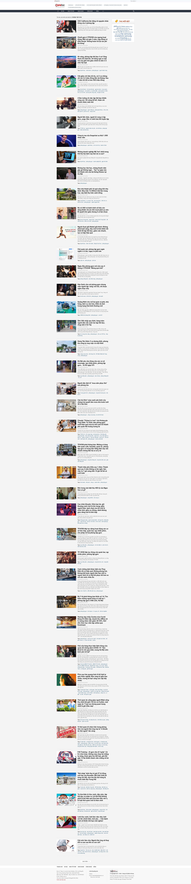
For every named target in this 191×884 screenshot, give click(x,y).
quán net (82, 260)
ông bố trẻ (82, 850)
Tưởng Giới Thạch (84, 689)
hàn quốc (101, 296)
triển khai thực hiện (82, 546)
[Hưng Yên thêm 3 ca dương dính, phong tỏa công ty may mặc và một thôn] (67, 347)
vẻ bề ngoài (91, 689)
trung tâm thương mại (100, 392)
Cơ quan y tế (96, 611)
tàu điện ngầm (94, 90)
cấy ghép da (80, 744)
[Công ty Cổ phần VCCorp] (114, 870)
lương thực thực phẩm (91, 667)
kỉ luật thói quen (101, 811)
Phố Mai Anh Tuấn (100, 667)
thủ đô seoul (83, 296)
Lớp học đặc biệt (99, 439)
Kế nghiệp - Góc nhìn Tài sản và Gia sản (112, 5)
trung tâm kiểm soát (101, 459)
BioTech (125, 5)
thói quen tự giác (87, 694)
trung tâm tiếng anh (92, 459)
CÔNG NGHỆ (90, 11)
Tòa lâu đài (82, 787)
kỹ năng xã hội (102, 851)
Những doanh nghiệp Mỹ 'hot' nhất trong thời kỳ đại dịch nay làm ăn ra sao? (93, 153)
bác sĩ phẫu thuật (96, 850)
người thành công (103, 70)
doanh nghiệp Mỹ (97, 161)
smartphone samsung (123, 36)
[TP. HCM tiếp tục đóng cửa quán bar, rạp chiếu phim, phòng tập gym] (67, 557)
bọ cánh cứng (97, 743)
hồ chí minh (98, 521)
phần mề (129, 38)
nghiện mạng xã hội (99, 833)
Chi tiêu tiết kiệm (90, 89)
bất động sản (106, 788)
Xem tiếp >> (82, 860)
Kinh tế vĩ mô (72, 866)
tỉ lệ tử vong (100, 746)
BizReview (71, 5)
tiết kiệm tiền (87, 811)
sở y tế (79, 377)
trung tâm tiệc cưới (99, 561)
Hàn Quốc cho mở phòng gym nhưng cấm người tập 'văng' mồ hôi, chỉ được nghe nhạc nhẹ (92, 286)
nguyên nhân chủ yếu (90, 128)
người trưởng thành (92, 520)
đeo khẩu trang (92, 278)
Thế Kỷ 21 (82, 434)
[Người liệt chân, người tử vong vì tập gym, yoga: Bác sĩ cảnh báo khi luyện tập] (67, 122)
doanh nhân (97, 482)
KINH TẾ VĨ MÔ (71, 11)
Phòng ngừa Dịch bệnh (92, 746)
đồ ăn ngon (80, 691)
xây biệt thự (83, 200)
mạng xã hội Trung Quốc (100, 219)
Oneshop (123, 38)
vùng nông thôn (81, 435)
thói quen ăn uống (84, 719)
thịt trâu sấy (130, 32)
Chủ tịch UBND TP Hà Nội (86, 664)
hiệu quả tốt (80, 111)
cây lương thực (97, 200)
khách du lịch (80, 202)
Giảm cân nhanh (89, 243)
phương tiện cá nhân (102, 90)
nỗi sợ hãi (106, 109)
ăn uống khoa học (93, 719)
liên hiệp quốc (103, 434)
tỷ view (123, 30)
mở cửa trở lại (96, 145)
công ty (92, 482)
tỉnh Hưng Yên (92, 354)
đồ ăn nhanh (88, 809)
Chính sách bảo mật (61, 879)
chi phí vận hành (88, 640)
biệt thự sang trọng (91, 788)
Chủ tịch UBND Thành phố (83, 665)
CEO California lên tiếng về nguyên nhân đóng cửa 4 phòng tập (93, 22)
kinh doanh (82, 482)
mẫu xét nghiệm (103, 611)
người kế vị (96, 435)
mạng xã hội (92, 111)
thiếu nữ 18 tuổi (87, 221)
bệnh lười (92, 834)
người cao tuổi (85, 721)
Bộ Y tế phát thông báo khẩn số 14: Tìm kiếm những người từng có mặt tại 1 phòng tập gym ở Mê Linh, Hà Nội (93, 599)
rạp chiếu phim (83, 375)
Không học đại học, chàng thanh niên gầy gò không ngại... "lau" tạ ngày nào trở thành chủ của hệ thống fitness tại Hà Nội (92, 171)
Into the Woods (83, 833)
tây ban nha (83, 788)
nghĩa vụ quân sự (86, 437)
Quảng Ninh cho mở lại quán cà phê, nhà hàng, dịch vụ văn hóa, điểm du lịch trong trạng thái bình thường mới (93, 304)
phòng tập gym (95, 70)
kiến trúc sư (104, 200)
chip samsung (125, 34)
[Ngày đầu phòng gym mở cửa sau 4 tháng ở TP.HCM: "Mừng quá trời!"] (67, 271)
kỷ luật (81, 694)
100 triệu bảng (98, 787)
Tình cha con (88, 850)
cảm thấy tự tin (86, 834)
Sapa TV (127, 30)
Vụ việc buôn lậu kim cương (75, 7)
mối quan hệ (100, 520)
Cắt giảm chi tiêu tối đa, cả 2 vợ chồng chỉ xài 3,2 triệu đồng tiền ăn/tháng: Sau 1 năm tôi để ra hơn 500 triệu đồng (93, 78)
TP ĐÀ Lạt (82, 128)
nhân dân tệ (88, 70)
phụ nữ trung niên (84, 219)
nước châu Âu (83, 590)
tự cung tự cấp (89, 200)
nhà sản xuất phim (95, 437)
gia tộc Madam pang (122, 26)
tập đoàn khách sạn (126, 28)
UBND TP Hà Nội (96, 664)
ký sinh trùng (104, 744)
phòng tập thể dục (99, 109)
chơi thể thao (99, 128)
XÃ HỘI (62, 11)
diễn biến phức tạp (92, 590)
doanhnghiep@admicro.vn (97, 875)
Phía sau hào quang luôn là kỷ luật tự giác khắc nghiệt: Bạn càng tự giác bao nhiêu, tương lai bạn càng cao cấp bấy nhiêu (92, 677)
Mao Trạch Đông (98, 689)
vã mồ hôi (105, 689)
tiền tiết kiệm (83, 89)
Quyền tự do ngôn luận (95, 691)
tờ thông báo (83, 668)
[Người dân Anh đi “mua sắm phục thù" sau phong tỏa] (67, 388)
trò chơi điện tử (98, 545)
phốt (115, 26)
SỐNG (97, 11)
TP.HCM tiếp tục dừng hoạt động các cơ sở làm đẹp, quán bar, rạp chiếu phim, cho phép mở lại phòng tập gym (93, 531)
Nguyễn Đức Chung (94, 665)
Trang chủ (60, 866)
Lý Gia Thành (90, 692)
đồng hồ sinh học (97, 243)
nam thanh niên (104, 743)
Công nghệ (89, 866)
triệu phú (88, 482)
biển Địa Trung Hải (90, 787)
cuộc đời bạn (89, 831)
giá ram (119, 28)
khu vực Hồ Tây (101, 334)
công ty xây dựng (91, 414)
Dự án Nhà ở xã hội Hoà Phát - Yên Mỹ (123, 29)
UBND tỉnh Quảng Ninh (85, 315)
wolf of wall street (125, 40)
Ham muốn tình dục (86, 851)
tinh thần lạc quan (101, 719)
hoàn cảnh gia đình (89, 435)
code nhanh (117, 40)
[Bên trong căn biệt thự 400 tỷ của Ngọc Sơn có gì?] (67, 493)
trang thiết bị (90, 497)
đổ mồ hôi (89, 296)
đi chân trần (82, 741)
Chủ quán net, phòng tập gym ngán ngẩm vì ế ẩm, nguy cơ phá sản (91, 250)
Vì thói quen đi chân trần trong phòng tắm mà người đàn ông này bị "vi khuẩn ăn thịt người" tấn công (93, 729)
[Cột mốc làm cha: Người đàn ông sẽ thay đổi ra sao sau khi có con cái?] (67, 846)
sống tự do (102, 692)
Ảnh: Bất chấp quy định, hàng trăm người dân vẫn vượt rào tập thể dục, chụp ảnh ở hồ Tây (91, 323)
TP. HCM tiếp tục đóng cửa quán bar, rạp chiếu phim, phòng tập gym (93, 553)
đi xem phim (104, 89)
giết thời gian (90, 668)
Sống (94, 866)
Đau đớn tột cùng (87, 744)
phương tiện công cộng (91, 92)
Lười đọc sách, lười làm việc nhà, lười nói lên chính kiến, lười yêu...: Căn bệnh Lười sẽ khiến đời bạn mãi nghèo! (93, 819)
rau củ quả (101, 665)
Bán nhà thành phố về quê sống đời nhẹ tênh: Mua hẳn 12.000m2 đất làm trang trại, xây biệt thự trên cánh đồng (93, 191)
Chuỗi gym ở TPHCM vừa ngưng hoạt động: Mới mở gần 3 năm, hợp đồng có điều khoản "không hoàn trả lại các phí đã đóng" (92, 40)
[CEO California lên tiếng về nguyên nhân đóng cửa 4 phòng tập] (67, 26)
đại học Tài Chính (91, 521)
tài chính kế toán (99, 414)
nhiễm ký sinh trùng (96, 744)
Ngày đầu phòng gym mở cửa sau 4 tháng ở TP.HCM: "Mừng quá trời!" (91, 267)
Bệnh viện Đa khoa (84, 129)
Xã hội (66, 866)
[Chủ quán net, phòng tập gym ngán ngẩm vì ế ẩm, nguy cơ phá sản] (67, 255)
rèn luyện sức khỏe (101, 638)
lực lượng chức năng (85, 334)
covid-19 (100, 315)
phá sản (94, 260)
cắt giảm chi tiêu (100, 92)
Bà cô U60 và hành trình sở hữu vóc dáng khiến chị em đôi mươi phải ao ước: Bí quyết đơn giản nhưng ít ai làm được (93, 210)
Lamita (94, 640)
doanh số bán (103, 145)
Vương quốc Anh (84, 392)
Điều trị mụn (91, 743)
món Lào (117, 34)
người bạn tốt (83, 521)
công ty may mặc (84, 354)
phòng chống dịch (84, 278)
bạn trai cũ (101, 437)
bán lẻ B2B (117, 38)
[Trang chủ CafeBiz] (58, 11)
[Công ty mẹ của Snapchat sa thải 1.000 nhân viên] (67, 141)
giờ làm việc (86, 111)
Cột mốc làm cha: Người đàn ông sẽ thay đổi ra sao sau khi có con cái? (93, 841)
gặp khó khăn (98, 89)
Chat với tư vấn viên (95, 877)
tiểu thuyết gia (105, 521)
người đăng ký (91, 109)
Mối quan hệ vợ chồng (82, 523)
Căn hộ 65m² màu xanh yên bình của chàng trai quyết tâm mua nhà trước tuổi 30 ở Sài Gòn (93, 402)
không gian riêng (83, 520)
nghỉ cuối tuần (94, 811)
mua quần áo (88, 90)
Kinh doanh (81, 866)
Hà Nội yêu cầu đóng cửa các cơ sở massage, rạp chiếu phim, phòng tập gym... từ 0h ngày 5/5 (91, 363)
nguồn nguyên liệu (95, 202)
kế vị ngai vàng (89, 434)
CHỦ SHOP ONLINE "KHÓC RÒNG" (94, 5)
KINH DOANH (81, 11)
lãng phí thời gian (105, 691)
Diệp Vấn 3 (103, 850)
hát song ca (96, 497)
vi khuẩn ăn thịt (89, 741)
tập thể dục (82, 70)
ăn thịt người (96, 741)
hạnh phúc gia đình (97, 831)
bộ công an (90, 611)
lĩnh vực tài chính (81, 92)
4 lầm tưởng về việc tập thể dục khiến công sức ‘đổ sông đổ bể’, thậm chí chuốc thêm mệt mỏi (92, 100)
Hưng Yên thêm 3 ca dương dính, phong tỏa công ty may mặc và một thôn (93, 342)
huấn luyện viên (83, 439)
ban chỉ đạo (97, 375)
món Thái (119, 30)
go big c (131, 26)
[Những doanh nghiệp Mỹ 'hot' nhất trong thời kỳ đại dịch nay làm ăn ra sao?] (67, 157)
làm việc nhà (83, 831)
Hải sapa (125, 32)
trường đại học (96, 434)
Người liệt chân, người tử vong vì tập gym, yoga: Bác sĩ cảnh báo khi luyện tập (93, 118)
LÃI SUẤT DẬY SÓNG (80, 5)
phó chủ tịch (105, 545)
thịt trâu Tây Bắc (118, 32)
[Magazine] (57, 1)
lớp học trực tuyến (92, 638)
